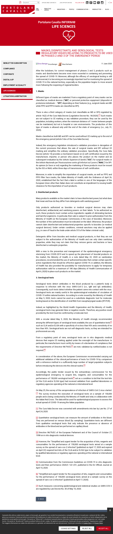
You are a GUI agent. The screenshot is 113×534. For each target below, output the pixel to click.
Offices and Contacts (49, 2)
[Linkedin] (87, 3)
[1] (37, 408)
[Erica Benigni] (42, 64)
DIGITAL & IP (8, 80)
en (111, 2)
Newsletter (96, 9)
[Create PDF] (20, 2)
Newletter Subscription (15, 63)
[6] (37, 474)
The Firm (37, 9)
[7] (37, 486)
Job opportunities (65, 2)
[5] (37, 462)
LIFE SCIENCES (9, 91)
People (71, 9)
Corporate (8, 74)
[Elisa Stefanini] (60, 64)
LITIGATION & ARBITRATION (14, 96)
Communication (82, 9)
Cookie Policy (87, 523)
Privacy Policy (98, 523)
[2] (37, 417)
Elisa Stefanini (67, 64)
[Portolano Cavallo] (18, 9)
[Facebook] (91, 3)
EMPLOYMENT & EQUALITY (14, 85)
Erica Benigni (52, 64)
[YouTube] (94, 3)
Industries (61, 9)
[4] (37, 441)
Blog (107, 9)
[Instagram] (102, 3)
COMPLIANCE (9, 69)
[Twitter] (98, 3)
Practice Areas (47, 9)
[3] (37, 432)
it (108, 2)
